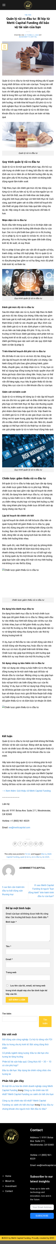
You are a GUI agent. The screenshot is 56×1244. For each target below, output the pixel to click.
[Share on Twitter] (25, 844)
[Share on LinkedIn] (41, 844)
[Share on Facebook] (20, 844)
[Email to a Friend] (30, 844)
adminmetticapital (28, 37)
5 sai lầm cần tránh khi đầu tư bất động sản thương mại (13, 891)
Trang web (11, 972)
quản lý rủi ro (25, 857)
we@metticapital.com (19, 827)
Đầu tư (44, 854)
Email (9, 959)
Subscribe (42, 1215)
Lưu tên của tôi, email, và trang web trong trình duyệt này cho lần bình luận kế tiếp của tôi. (26, 990)
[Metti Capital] (28, 5)
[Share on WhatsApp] (15, 844)
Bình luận (11, 922)
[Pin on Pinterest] (35, 844)
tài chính (45, 857)
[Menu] (4, 4)
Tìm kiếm (6, 1014)
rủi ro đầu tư (36, 857)
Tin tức (28, 15)
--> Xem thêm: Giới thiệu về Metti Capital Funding (26, 790)
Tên (8, 946)
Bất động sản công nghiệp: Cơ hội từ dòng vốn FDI (27, 1039)
